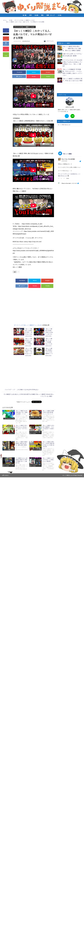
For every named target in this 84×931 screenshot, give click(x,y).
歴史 (42, 15)
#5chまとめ (64, 175)
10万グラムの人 (50, 41)
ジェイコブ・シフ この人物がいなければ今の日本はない (22, 389)
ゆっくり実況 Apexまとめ (64, 124)
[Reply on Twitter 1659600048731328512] (59, 178)
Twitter (67, 178)
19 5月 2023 (64, 161)
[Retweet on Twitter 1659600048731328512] (61, 178)
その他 (59, 15)
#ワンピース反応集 (70, 174)
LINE (72, 116)
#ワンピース (61, 174)
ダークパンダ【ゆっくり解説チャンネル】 (24, 27)
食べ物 (24, 15)
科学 (30, 15)
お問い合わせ (5, 475)
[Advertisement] (33, 303)
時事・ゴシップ (51, 15)
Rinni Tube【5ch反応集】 (68, 159)
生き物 (36, 15)
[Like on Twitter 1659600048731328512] (64, 178)
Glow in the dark (66, 183)
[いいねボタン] (15, 272)
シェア (6, 31)
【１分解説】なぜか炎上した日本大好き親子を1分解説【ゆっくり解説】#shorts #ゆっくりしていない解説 (28, 395)
